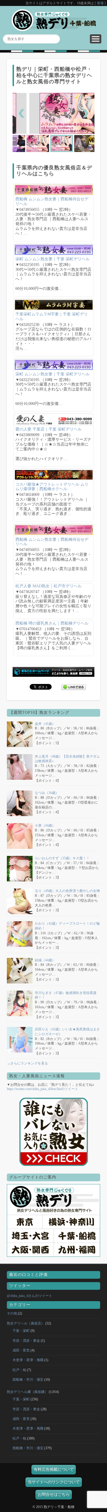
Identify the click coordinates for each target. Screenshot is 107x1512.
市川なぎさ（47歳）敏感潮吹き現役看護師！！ (65, 995)
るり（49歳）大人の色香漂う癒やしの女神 (67, 891)
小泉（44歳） (45, 825)
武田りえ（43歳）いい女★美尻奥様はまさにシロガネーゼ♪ (67, 1031)
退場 (100, 3)
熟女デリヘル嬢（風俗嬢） (27, 1392)
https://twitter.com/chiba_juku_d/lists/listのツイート (42, 1089)
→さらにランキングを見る (27, 1063)
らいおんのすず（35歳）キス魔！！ (62, 858)
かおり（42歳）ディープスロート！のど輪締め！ (67, 926)
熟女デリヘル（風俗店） (26, 1323)
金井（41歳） (45, 724)
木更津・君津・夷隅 (28, 1360)
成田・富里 (21, 1350)
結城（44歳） (45, 960)
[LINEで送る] (73, 686)
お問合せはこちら (54, 1494)
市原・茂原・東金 (26, 1341)
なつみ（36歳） (47, 793)
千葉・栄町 (21, 1331)
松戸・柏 (19, 1370)
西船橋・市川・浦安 (28, 1380)
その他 (12, 1313)
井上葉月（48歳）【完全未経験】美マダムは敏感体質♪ (67, 758)
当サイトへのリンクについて (54, 1482)
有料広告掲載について (54, 1469)
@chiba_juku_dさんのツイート (29, 1296)
